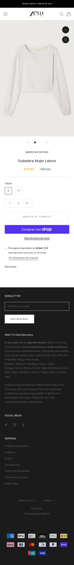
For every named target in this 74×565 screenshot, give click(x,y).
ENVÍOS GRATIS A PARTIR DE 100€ (37, 4)
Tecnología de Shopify (37, 514)
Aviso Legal (11, 483)
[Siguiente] (46, 142)
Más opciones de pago (37, 238)
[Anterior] (27, 142)
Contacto (10, 452)
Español (47, 500)
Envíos (8, 458)
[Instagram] (14, 425)
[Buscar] (62, 14)
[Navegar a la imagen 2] (39, 142)
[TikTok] (23, 425)
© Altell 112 (37, 508)
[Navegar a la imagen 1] (35, 142)
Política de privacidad (17, 471)
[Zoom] (65, 29)
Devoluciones (12, 465)
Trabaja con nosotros (16, 446)
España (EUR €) (26, 500)
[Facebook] (6, 425)
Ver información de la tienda (23, 257)
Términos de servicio (16, 477)
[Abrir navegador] (5, 13)
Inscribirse (19, 319)
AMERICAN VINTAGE (37, 152)
